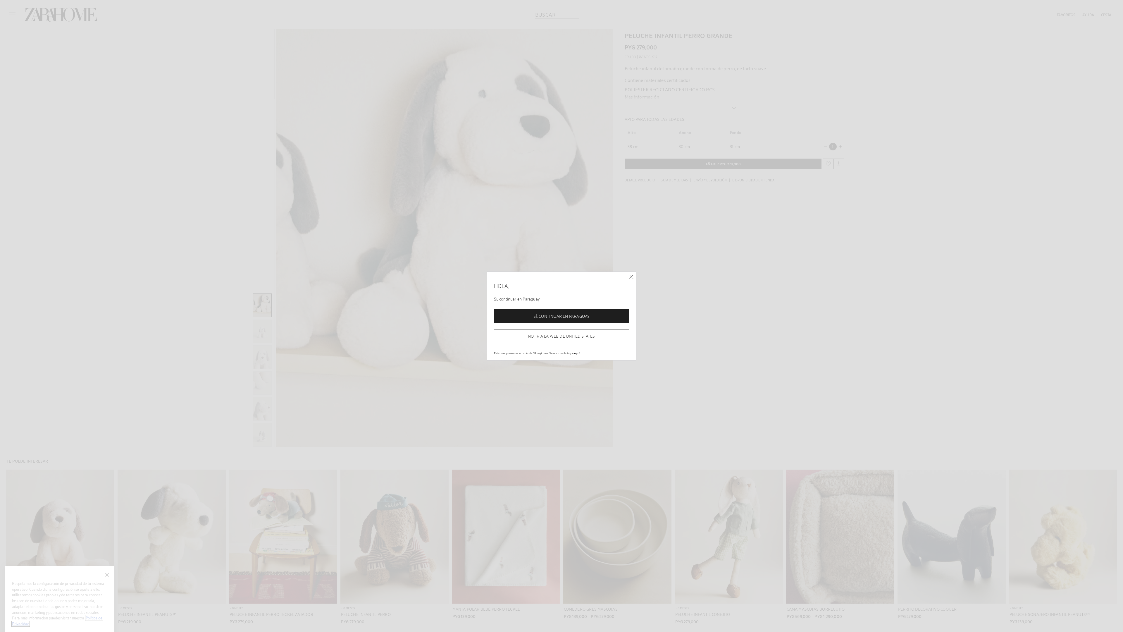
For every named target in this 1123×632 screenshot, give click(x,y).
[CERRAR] (631, 277)
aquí (576, 353)
